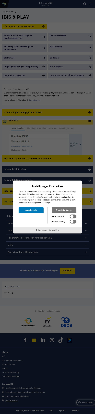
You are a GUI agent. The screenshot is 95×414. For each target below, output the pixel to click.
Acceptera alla (31, 210)
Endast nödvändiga (64, 210)
